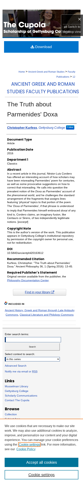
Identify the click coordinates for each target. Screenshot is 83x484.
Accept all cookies (41, 462)
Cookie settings (29, 444)
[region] (41, 451)
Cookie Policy (26, 449)
